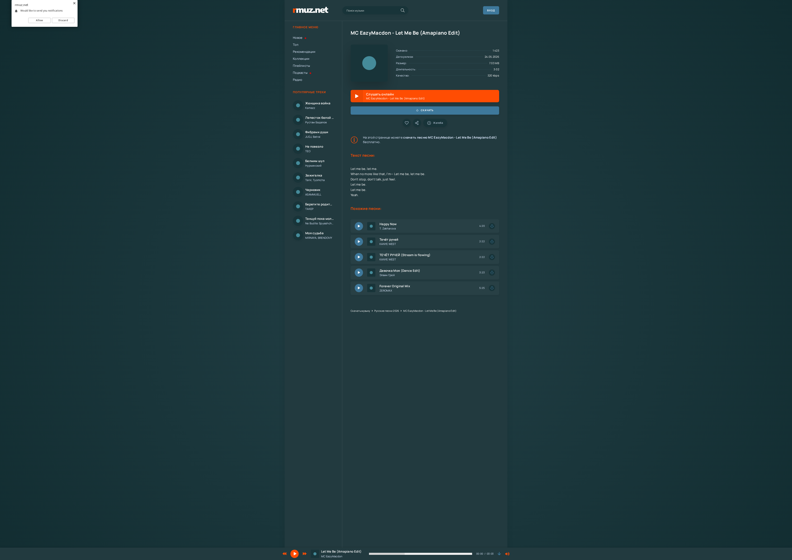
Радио (297, 80)
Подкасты (300, 73)
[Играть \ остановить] (359, 226)
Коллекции (301, 58)
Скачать (427, 110)
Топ (295, 44)
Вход (491, 10)
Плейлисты (301, 66)
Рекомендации (304, 51)
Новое (298, 37)
